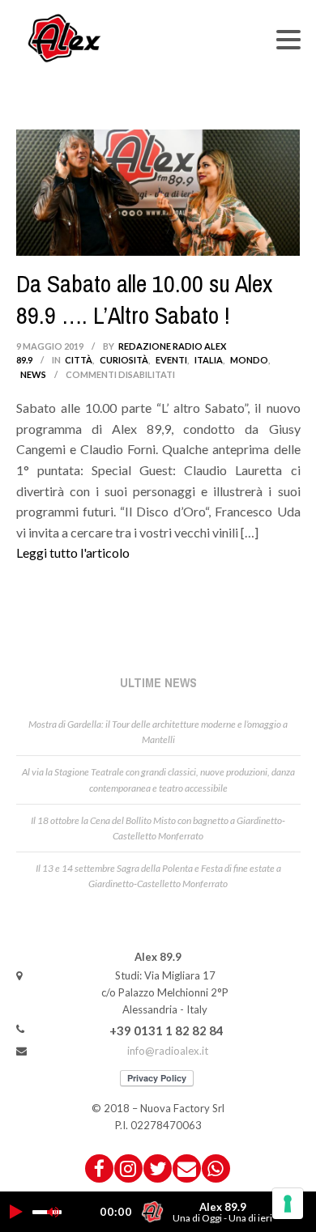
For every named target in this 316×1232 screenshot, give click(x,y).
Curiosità (124, 360)
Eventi (171, 360)
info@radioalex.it (167, 1050)
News (33, 374)
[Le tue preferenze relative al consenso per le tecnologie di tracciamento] (287, 1203)
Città (78, 360)
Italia (208, 360)
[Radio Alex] (64, 37)
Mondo (249, 360)
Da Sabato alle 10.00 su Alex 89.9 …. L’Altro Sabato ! (144, 299)
